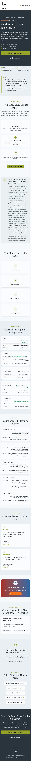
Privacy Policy (10, 755)
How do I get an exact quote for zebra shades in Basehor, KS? (13, 625)
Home (2, 17)
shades (7, 17)
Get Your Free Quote (17, 53)
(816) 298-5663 (16, 58)
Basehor (13, 17)
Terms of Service (20, 755)
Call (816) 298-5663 (15, 737)
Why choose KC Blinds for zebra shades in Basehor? (14, 631)
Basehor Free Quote (16, 166)
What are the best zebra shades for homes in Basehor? (12, 619)
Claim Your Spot (14, 593)
